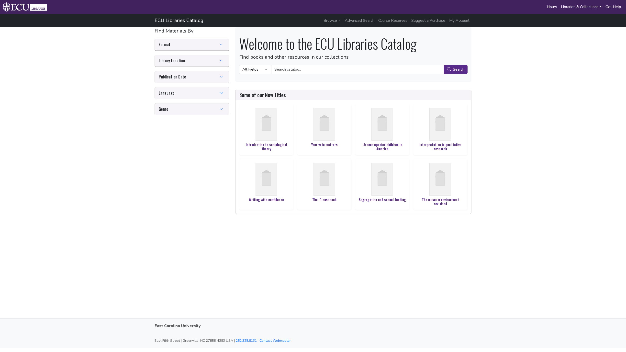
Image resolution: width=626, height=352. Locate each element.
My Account (459, 20)
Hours (552, 7)
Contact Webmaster (275, 340)
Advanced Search (359, 20)
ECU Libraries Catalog (179, 20)
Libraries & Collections (580, 7)
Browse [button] (331, 20)
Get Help (613, 7)
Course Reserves (392, 20)
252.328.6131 (246, 340)
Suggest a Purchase (428, 20)
